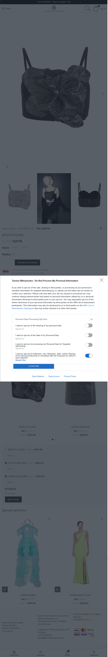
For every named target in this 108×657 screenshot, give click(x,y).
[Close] (102, 281)
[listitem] (54, 319)
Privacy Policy (70, 376)
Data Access (54, 376)
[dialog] (54, 328)
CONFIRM (34, 366)
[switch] (89, 325)
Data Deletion (38, 376)
